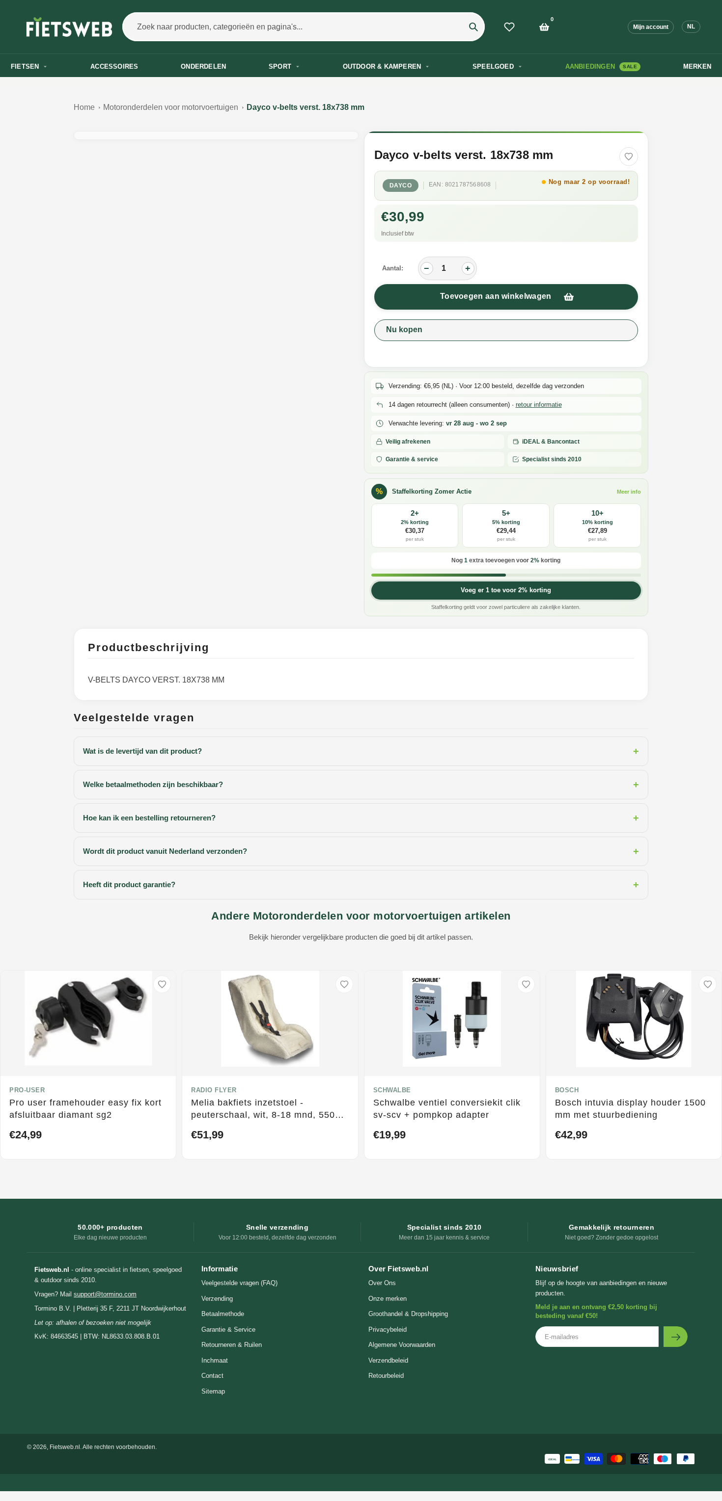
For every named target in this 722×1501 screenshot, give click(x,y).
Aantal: (392, 268)
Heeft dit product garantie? (361, 884)
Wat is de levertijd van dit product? (361, 751)
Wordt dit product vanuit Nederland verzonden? (361, 851)
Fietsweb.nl (65, 1447)
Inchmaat (214, 1360)
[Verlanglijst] (509, 27)
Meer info (629, 492)
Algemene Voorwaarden (401, 1344)
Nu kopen (404, 329)
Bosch (567, 1090)
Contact (212, 1375)
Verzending (217, 1298)
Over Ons (382, 1283)
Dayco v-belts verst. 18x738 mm (305, 107)
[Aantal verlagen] (426, 268)
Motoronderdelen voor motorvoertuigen (170, 107)
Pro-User (27, 1090)
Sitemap (213, 1391)
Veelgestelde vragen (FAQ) (239, 1283)
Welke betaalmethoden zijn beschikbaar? (361, 784)
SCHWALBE (392, 1090)
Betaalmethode (222, 1313)
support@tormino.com (105, 1294)
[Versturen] (676, 1336)
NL (691, 26)
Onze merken (387, 1298)
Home (84, 107)
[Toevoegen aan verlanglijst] (628, 156)
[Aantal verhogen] (468, 268)
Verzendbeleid (388, 1360)
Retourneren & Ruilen (231, 1344)
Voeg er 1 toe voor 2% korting (506, 590)
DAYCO (400, 185)
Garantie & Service (228, 1329)
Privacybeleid (387, 1329)
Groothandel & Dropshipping (408, 1313)
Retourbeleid (386, 1375)
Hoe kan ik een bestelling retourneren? (361, 818)
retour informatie (539, 404)
